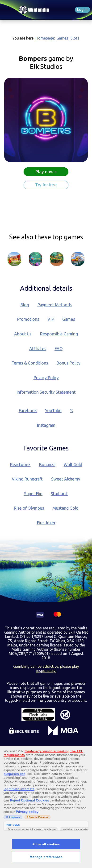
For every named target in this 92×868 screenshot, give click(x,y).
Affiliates (37, 348)
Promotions (28, 319)
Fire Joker (46, 523)
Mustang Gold (65, 508)
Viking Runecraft (27, 479)
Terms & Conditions (30, 363)
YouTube (53, 410)
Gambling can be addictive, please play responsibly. (46, 668)
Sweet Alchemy (65, 479)
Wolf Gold (73, 464)
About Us (22, 334)
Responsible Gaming (59, 334)
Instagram (46, 425)
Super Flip (33, 493)
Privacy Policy (46, 377)
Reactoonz (20, 464)
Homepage (45, 38)
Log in (82, 9)
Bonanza (47, 464)
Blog (24, 305)
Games (62, 38)
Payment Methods (54, 305)
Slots (75, 38)
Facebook (28, 410)
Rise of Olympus (29, 508)
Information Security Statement (46, 392)
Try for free (46, 184)
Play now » (46, 171)
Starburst (59, 493)
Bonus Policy (68, 363)
